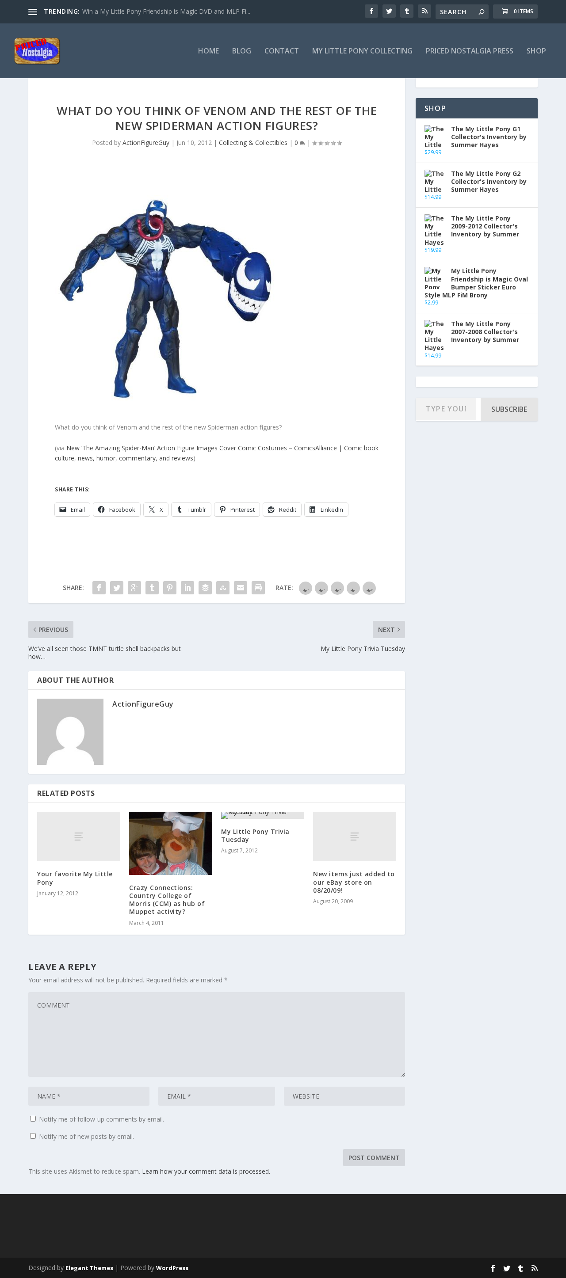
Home (208, 51)
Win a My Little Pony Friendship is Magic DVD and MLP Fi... (166, 11)
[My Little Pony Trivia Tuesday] (262, 815)
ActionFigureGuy (145, 142)
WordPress (172, 1268)
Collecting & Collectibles (253, 142)
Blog (241, 51)
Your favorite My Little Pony (75, 878)
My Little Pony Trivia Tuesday (255, 835)
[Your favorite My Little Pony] (78, 837)
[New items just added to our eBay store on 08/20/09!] (354, 837)
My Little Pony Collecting (362, 51)
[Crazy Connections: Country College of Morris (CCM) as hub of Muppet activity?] (170, 843)
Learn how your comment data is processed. (206, 1171)
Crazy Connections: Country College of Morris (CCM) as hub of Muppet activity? (167, 899)
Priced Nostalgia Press (469, 51)
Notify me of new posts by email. (86, 1136)
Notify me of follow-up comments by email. (101, 1119)
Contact (281, 51)
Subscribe (509, 409)
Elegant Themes (89, 1268)
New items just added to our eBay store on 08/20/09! (354, 882)
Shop (536, 51)
